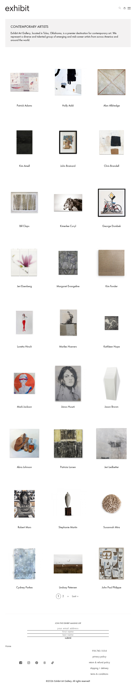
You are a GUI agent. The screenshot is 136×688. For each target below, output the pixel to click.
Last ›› (75, 596)
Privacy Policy (99, 656)
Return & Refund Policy (99, 662)
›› (68, 596)
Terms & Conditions (99, 674)
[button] (120, 8)
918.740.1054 (99, 650)
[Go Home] (17, 8)
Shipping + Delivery (99, 668)
